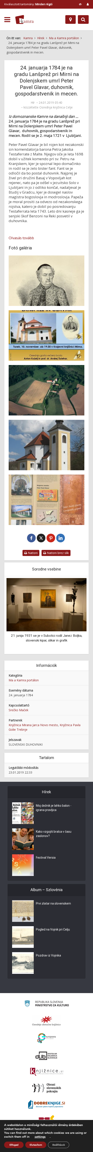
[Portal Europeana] (47, 1038)
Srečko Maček (18, 710)
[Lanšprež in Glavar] (46, 335)
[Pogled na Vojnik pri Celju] (23, 937)
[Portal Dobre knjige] (46, 1104)
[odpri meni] (7, 19)
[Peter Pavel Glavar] (46, 280)
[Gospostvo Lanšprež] (46, 390)
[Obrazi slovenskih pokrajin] (46, 1088)
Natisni (32, 553)
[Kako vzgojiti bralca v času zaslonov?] (23, 839)
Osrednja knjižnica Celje (56, 107)
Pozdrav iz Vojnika (48, 955)
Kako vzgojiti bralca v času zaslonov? (53, 834)
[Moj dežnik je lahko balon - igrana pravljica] (23, 813)
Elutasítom (36, 1145)
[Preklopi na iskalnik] (83, 19)
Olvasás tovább (21, 238)
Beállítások (58, 1145)
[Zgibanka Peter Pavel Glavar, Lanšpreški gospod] (46, 500)
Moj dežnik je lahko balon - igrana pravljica (53, 808)
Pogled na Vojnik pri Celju (53, 929)
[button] (75, 615)
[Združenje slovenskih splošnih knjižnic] (46, 1072)
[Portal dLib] (46, 1055)
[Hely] (70, 19)
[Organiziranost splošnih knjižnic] (46, 1020)
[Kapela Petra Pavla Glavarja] (46, 445)
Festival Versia (46, 857)
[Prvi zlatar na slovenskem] (23, 911)
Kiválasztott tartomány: (28, 4)
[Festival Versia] (23, 865)
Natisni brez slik (57, 553)
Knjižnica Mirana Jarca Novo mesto (33, 725)
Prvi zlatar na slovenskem (53, 903)
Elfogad (14, 1145)
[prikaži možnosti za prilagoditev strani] (80, 4)
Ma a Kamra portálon (24, 680)
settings (40, 1137)
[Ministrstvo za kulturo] (46, 1004)
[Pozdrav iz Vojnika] (23, 963)
